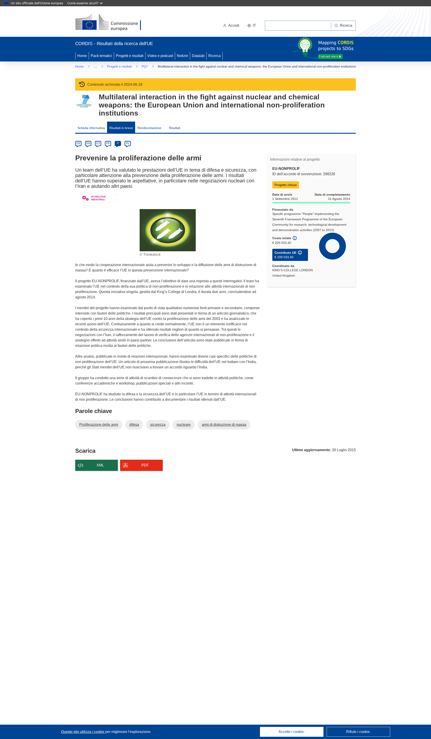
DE (78, 143)
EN (88, 143)
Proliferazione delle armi (98, 424)
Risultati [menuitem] (174, 128)
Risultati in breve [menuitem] (121, 128)
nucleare (184, 424)
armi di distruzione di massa (224, 424)
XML (100, 465)
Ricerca (214, 56)
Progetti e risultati (129, 56)
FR (108, 143)
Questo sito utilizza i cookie (83, 732)
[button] (251, 26)
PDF (145, 465)
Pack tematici (101, 56)
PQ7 (145, 66)
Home (82, 56)
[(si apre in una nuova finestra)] (111, 22)
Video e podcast (160, 56)
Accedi (233, 25)
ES (98, 143)
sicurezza (157, 424)
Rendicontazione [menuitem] (149, 128)
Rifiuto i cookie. (358, 732)
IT (118, 143)
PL (128, 143)
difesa (134, 424)
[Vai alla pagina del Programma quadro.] (83, 101)
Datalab (198, 56)
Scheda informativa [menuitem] (91, 128)
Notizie (182, 56)
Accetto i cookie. (292, 732)
